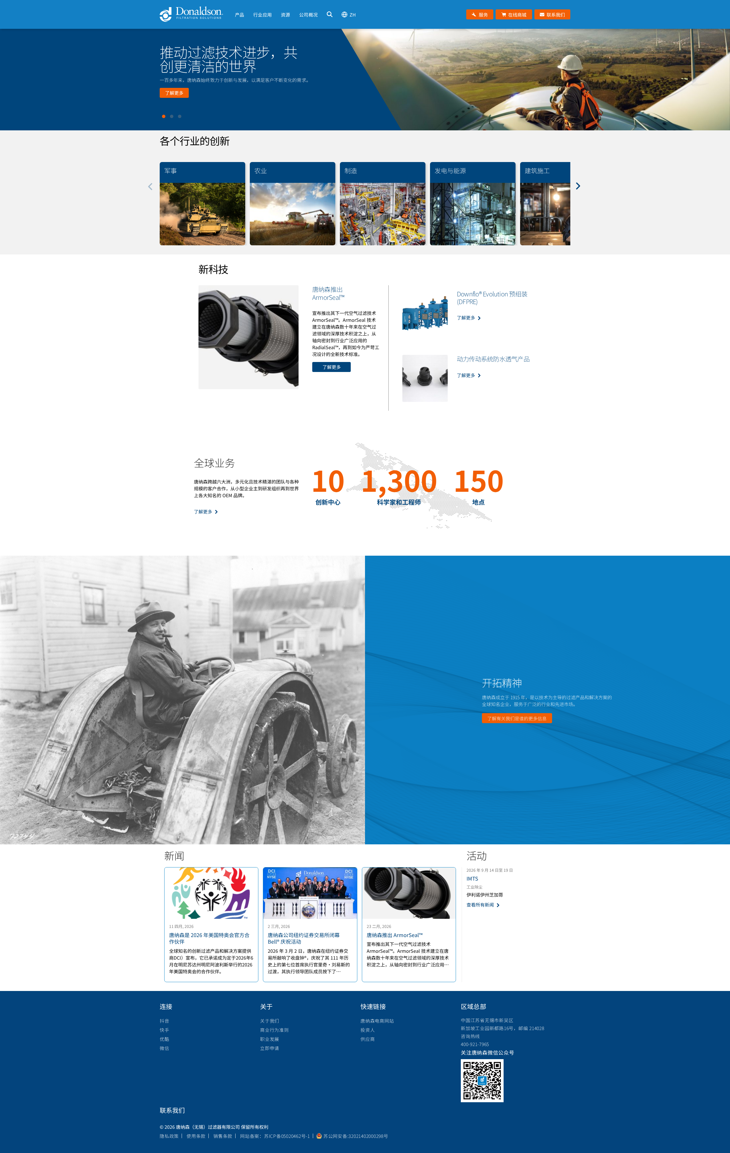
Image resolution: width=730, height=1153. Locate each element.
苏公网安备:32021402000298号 (355, 1136)
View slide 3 (179, 116)
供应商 (367, 1039)
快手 (164, 1029)
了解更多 (174, 92)
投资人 (367, 1029)
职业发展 (269, 1039)
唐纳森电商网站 (377, 1020)
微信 (164, 1048)
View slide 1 (163, 116)
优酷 (164, 1039)
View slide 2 (171, 116)
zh (353, 14)
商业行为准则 (274, 1029)
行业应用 (262, 14)
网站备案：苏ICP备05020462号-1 (275, 1136)
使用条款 (196, 1136)
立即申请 (269, 1048)
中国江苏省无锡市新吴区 (487, 1020)
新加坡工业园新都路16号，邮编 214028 (502, 1028)
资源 (285, 14)
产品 (239, 14)
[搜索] (329, 14)
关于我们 (269, 1020)
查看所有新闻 (480, 904)
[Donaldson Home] (195, 14)
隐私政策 (169, 1136)
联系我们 (172, 1109)
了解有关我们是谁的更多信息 (517, 718)
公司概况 (308, 14)
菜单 (235, 5)
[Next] (581, 190)
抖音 (164, 1020)
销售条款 (222, 1136)
